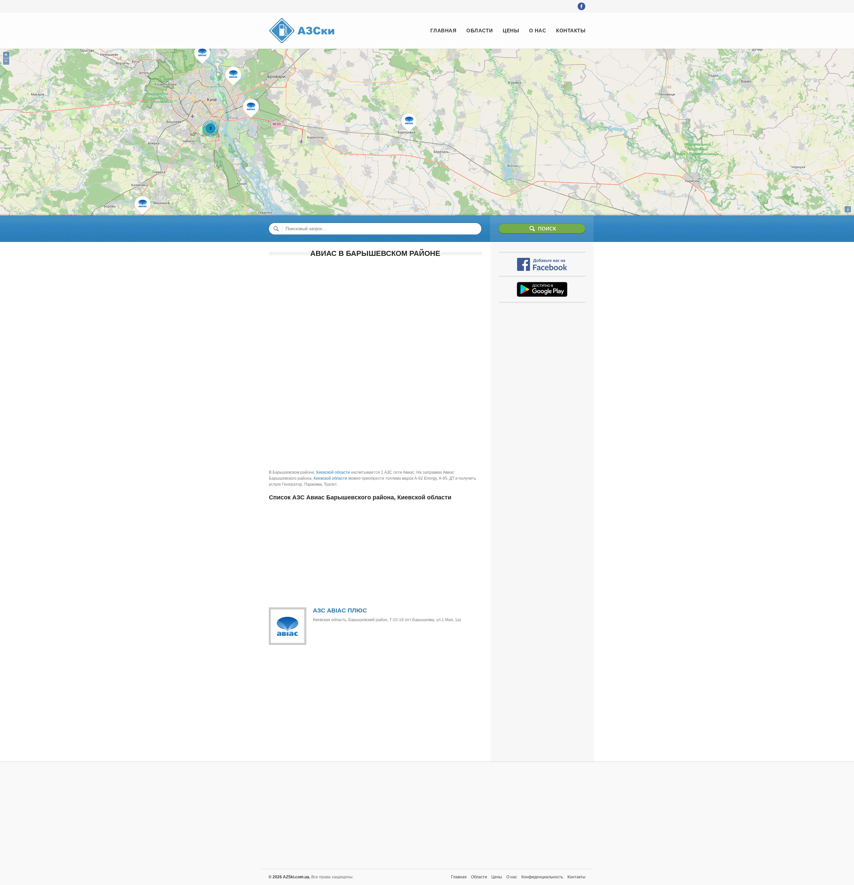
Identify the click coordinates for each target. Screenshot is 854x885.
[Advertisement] (375, 312)
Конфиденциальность (542, 877)
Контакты (570, 30)
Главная (443, 30)
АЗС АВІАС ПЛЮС (340, 610)
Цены (511, 30)
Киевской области (333, 472)
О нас (537, 30)
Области (479, 30)
